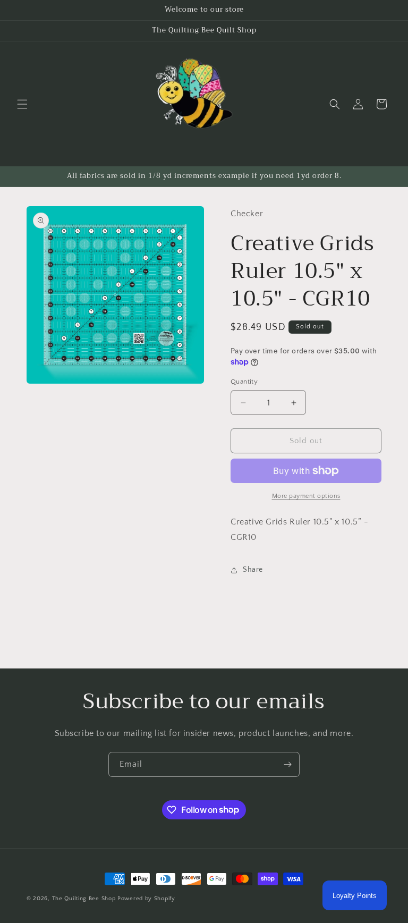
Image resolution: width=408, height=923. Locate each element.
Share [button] (253, 569)
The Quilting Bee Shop (84, 898)
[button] (22, 104)
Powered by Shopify (146, 898)
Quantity (244, 381)
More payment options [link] (306, 496)
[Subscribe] (287, 764)
